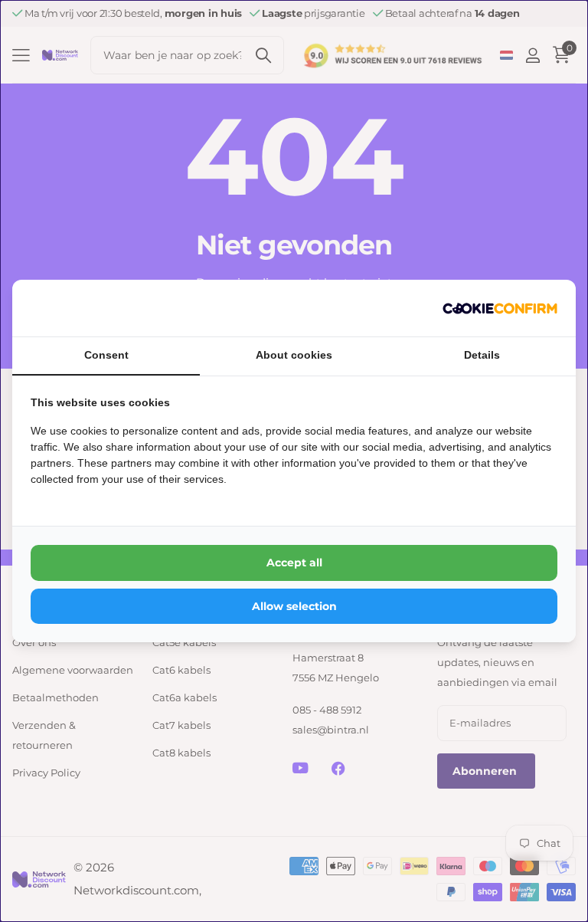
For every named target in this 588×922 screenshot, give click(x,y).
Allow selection (294, 606)
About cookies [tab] (294, 355)
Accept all (294, 562)
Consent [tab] (106, 355)
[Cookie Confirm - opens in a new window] (500, 308)
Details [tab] (482, 355)
